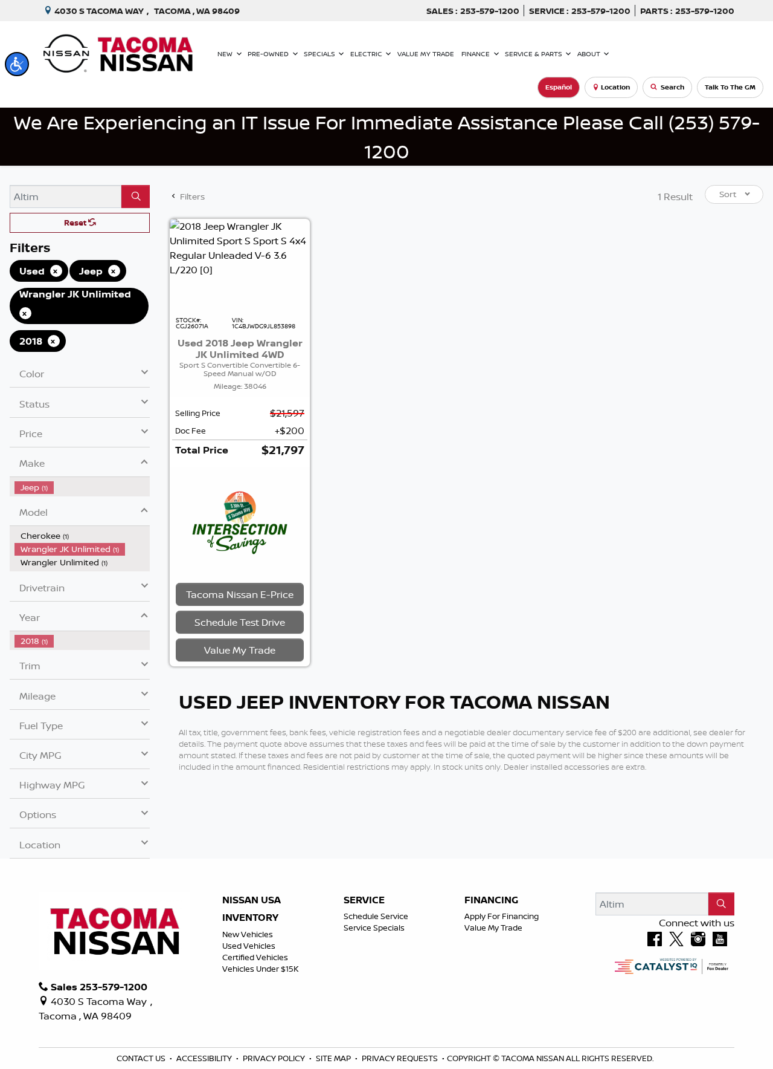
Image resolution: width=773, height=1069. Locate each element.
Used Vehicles (248, 945)
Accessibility (205, 1058)
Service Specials (374, 927)
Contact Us (142, 1058)
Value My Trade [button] (239, 650)
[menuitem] (82, 487)
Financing (491, 900)
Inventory (250, 917)
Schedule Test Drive (239, 622)
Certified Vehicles (255, 957)
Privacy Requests (401, 1058)
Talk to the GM (730, 87)
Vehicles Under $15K (260, 968)
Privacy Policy (275, 1058)
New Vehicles (247, 934)
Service (364, 900)
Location (615, 87)
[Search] (135, 196)
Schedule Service (376, 916)
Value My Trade (493, 927)
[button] (17, 64)
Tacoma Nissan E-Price (239, 594)
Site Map (334, 1058)
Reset (76, 222)
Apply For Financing (501, 916)
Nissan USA (251, 900)
